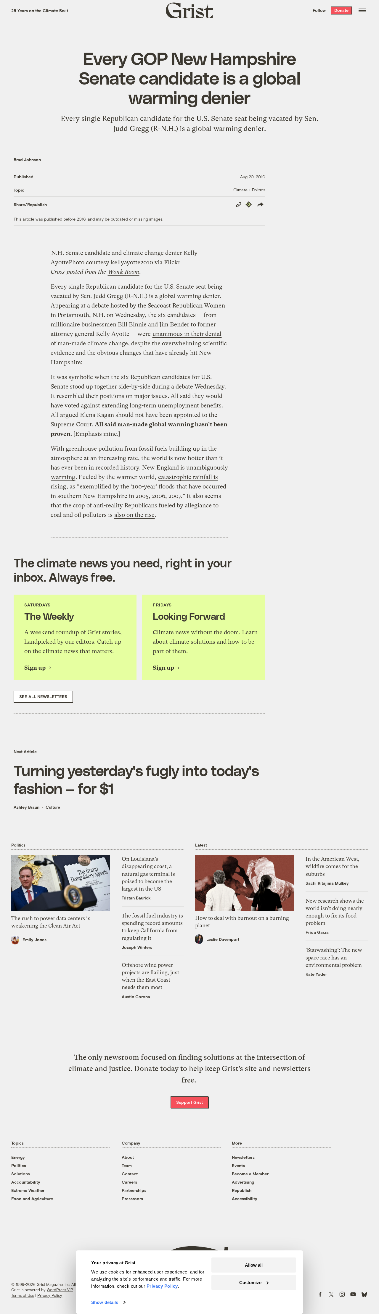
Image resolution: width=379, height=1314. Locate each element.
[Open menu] (362, 10)
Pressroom (132, 1198)
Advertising (243, 1181)
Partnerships (134, 1190)
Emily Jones (34, 939)
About (128, 1157)
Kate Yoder (316, 974)
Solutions (20, 1173)
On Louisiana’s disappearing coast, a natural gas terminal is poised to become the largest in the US (148, 874)
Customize (250, 1282)
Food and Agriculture (32, 1198)
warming (63, 477)
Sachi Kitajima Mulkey (327, 883)
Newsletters (243, 1157)
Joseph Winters (137, 947)
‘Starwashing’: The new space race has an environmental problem (334, 957)
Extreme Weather (27, 1190)
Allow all (254, 1265)
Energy (18, 1157)
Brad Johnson (27, 159)
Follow (319, 10)
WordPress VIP (60, 1289)
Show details (104, 1302)
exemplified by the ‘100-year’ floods (127, 486)
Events (238, 1165)
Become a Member (250, 1173)
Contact (130, 1173)
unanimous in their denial (186, 334)
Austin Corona (136, 996)
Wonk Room (123, 271)
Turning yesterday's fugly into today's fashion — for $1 (136, 779)
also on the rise (134, 515)
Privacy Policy (49, 1295)
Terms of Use (22, 1295)
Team (127, 1165)
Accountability (25, 1181)
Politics (18, 1165)
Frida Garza (317, 932)
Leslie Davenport (222, 939)
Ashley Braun (26, 807)
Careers (129, 1181)
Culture (53, 807)
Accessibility (244, 1198)
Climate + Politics (249, 189)
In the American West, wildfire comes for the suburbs (332, 866)
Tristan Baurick (136, 897)
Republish (241, 1190)
